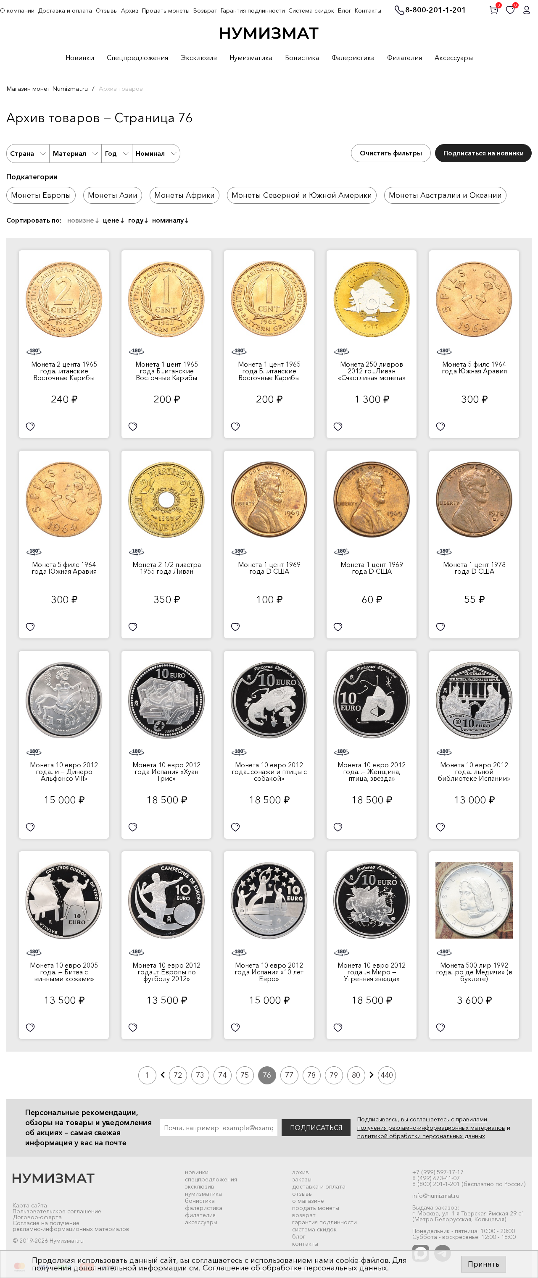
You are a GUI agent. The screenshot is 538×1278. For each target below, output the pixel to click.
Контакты (368, 10)
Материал (69, 153)
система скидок (314, 1229)
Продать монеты (166, 10)
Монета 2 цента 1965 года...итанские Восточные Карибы (64, 371)
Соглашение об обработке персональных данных (295, 1268)
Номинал (150, 153)
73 (200, 1075)
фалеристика (203, 1208)
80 (356, 1075)
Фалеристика (353, 58)
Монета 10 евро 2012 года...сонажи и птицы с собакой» (269, 771)
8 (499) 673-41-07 (436, 1178)
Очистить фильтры (391, 153)
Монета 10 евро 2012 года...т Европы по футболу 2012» (166, 972)
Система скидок (311, 10)
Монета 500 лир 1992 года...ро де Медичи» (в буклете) (474, 972)
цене (111, 220)
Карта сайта (30, 1205)
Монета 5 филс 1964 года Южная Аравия (474, 367)
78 (311, 1075)
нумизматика (203, 1193)
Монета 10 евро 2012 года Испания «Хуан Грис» (166, 771)
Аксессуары (454, 58)
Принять (483, 1264)
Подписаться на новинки (483, 153)
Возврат (205, 10)
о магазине (308, 1201)
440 (386, 1075)
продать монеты (315, 1208)
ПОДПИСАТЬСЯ (316, 1127)
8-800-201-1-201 (435, 10)
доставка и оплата (318, 1186)
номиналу (168, 220)
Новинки (80, 58)
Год (111, 153)
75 (244, 1075)
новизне (80, 220)
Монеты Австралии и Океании (445, 195)
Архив (130, 10)
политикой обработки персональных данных (421, 1136)
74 (222, 1075)
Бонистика (302, 58)
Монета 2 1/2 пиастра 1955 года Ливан (166, 567)
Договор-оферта (37, 1217)
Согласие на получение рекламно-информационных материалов (71, 1226)
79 (334, 1075)
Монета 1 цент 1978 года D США (474, 567)
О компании (17, 10)
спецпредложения (211, 1179)
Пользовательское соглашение (57, 1211)
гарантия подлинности (324, 1222)
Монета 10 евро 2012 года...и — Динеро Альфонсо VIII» (64, 771)
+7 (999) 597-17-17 (438, 1172)
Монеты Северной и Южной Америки (302, 195)
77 (289, 1075)
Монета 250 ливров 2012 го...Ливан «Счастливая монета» (372, 371)
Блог (344, 10)
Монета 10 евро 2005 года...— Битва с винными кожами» (64, 972)
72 (178, 1075)
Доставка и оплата (65, 10)
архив (300, 1172)
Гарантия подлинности (253, 10)
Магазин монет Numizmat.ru (47, 88)
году (135, 220)
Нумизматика (250, 58)
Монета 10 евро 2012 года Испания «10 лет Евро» (269, 972)
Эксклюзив (199, 58)
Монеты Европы (41, 195)
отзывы (302, 1193)
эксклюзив (199, 1186)
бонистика (200, 1201)
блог (299, 1236)
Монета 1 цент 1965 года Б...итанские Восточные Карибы (166, 371)
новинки (196, 1172)
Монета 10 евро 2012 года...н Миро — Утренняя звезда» (372, 972)
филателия (200, 1215)
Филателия (404, 58)
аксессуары (201, 1222)
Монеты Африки (184, 195)
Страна (22, 153)
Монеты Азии (112, 195)
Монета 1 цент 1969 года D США (269, 567)
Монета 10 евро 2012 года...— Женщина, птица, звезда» (372, 771)
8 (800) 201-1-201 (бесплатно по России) (468, 1184)
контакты (305, 1243)
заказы (301, 1179)
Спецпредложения (137, 58)
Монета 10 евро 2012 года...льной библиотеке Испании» (474, 771)
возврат (304, 1215)
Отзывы (107, 10)
